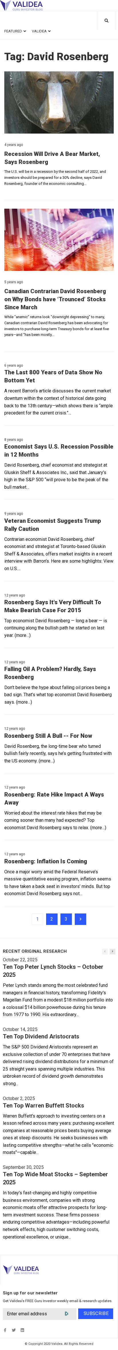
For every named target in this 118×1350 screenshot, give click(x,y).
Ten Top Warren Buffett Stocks (43, 1105)
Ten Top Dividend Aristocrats (41, 1036)
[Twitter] (13, 1330)
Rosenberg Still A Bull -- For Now (48, 735)
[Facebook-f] (5, 1330)
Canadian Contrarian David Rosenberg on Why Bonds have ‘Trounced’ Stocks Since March (55, 299)
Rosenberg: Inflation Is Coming (45, 861)
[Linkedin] (22, 1330)
